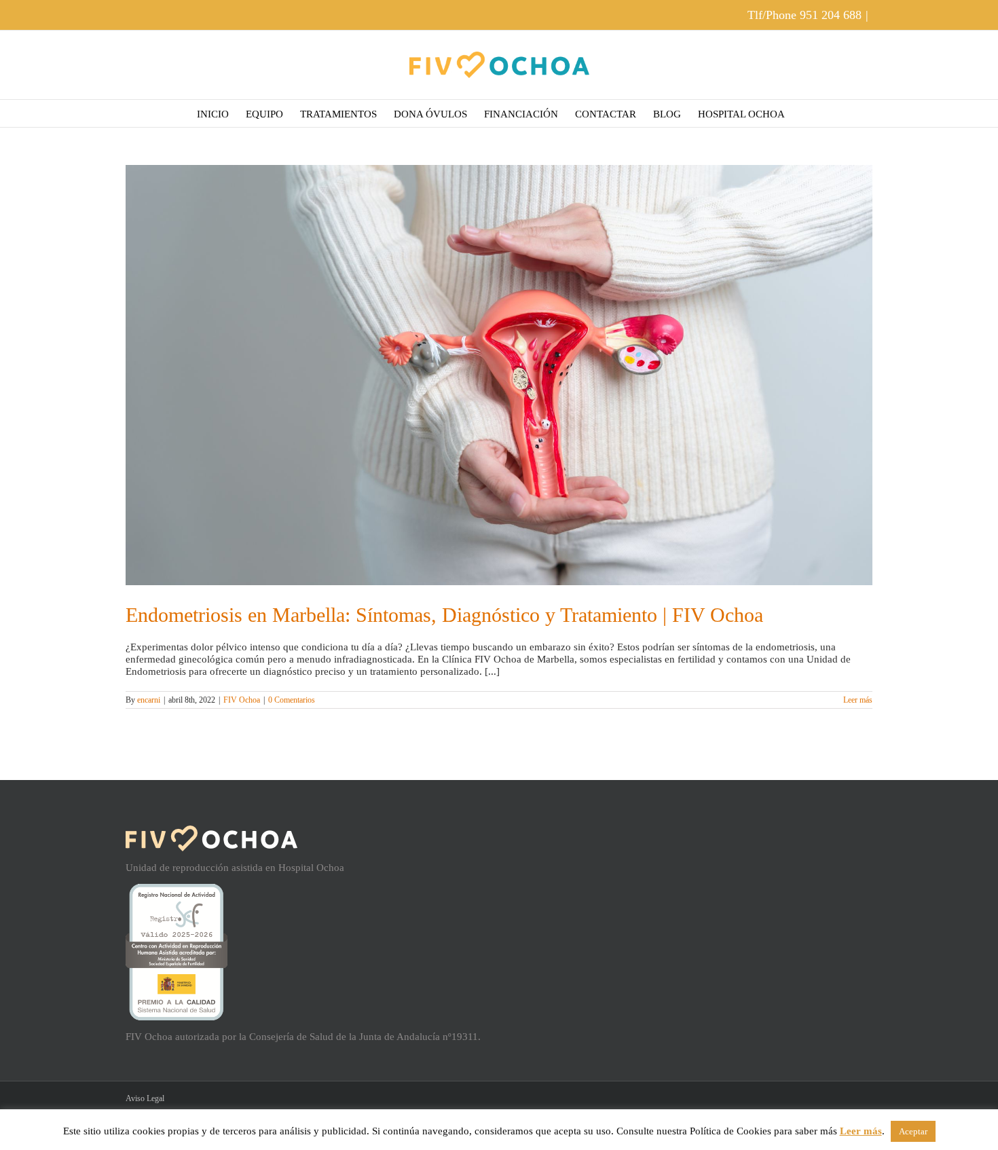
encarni (148, 700)
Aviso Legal (145, 1098)
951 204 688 (831, 15)
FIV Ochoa (241, 700)
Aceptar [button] (913, 1131)
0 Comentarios (291, 700)
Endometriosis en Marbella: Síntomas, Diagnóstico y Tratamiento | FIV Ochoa (444, 615)
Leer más (857, 700)
